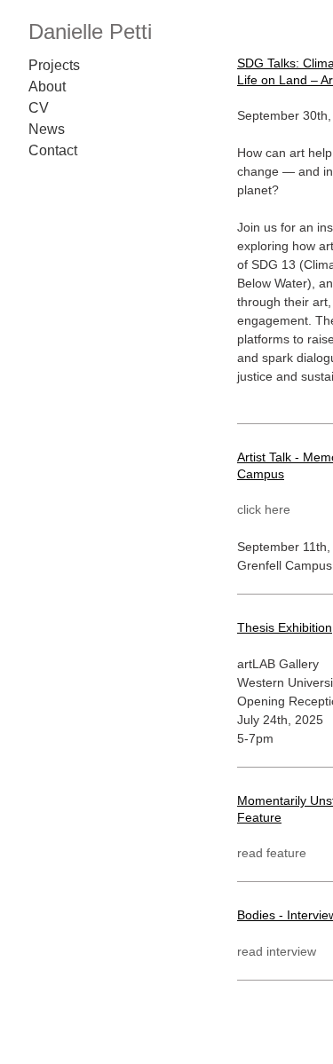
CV (38, 107)
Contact (52, 150)
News (46, 129)
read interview (276, 951)
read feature (271, 853)
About (47, 86)
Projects (54, 65)
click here (263, 509)
